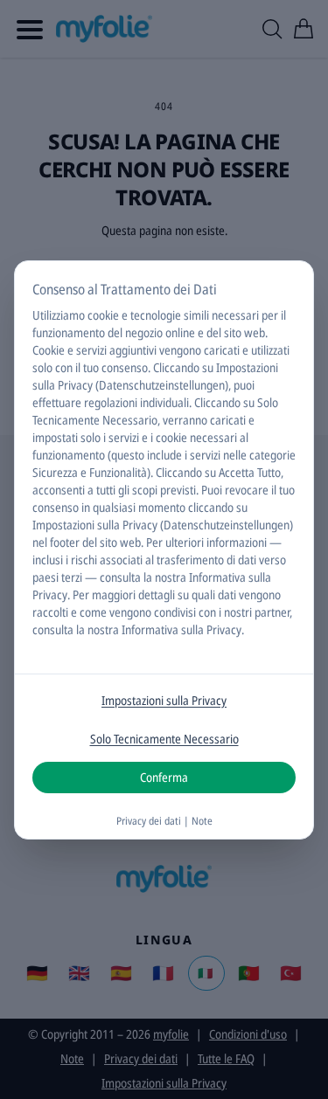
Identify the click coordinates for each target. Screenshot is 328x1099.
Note (202, 820)
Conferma (164, 777)
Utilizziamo (58, 315)
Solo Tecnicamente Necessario (164, 738)
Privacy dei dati (148, 820)
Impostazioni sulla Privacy (164, 700)
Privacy (49, 594)
